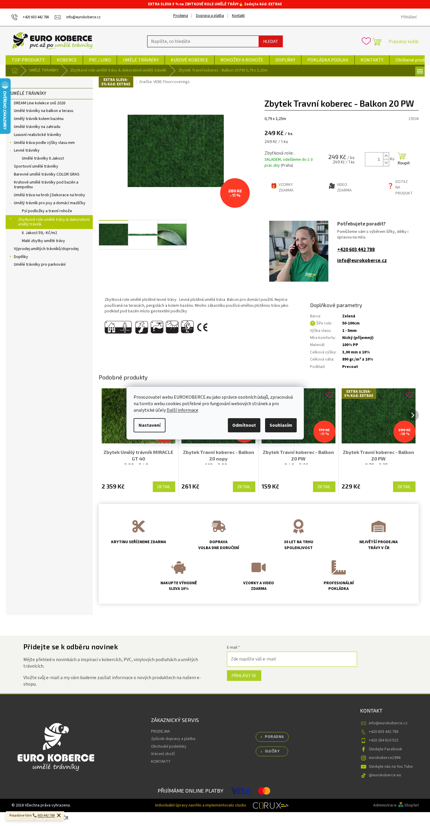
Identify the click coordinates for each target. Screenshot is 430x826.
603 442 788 (46, 815)
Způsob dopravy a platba (173, 739)
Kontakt (238, 15)
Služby (272, 751)
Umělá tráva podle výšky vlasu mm (44, 143)
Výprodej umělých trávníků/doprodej (46, 249)
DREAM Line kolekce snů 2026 (39, 103)
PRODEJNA (160, 731)
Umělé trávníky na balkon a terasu (43, 111)
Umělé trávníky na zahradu (37, 127)
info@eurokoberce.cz (362, 260)
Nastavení (149, 425)
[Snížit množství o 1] (386, 162)
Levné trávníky (27, 150)
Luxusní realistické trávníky (37, 135)
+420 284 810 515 (383, 740)
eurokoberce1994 (384, 758)
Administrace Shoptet (396, 805)
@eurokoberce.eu (385, 775)
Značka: (164, 82)
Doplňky (21, 257)
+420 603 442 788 (356, 249)
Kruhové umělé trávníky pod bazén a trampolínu (46, 184)
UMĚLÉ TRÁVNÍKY (28, 93)
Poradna (274, 737)
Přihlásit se (244, 675)
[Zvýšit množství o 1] (386, 155)
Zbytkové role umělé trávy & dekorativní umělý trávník (54, 222)
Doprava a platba (210, 15)
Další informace (182, 410)
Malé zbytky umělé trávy (43, 241)
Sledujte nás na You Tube (391, 767)
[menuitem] (28, 60)
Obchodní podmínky (168, 746)
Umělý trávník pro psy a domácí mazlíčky (49, 203)
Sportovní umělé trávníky (36, 166)
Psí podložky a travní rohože (47, 211)
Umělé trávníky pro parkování (40, 264)
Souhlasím (281, 425)
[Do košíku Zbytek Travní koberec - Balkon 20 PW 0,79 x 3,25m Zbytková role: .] (402, 159)
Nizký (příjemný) (358, 338)
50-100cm (351, 323)
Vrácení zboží (163, 754)
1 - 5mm (349, 331)
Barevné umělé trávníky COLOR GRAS (46, 174)
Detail (164, 486)
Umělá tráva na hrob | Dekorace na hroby (49, 195)
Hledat (270, 41)
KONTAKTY (161, 762)
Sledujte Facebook (385, 749)
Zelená (348, 316)
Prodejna (180, 15)
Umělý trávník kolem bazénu (39, 119)
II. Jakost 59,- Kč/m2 (39, 233)
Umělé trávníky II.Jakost (43, 158)
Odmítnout (244, 425)
